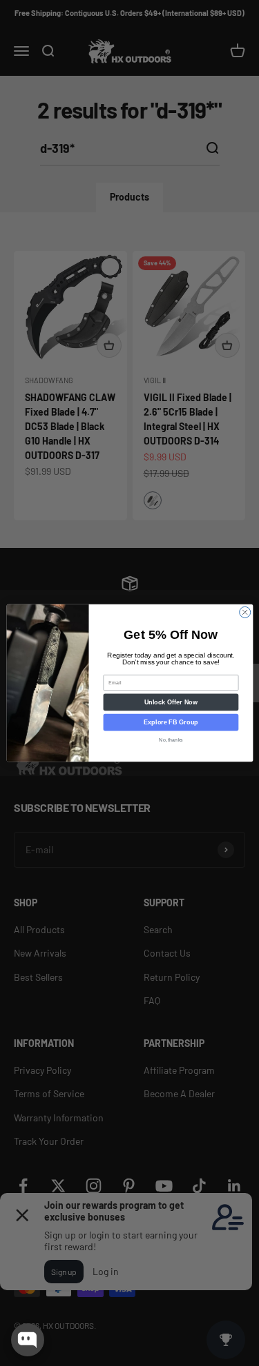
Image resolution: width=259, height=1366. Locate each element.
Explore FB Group (171, 722)
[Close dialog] (244, 612)
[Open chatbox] (27, 1339)
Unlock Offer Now (170, 702)
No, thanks (171, 740)
